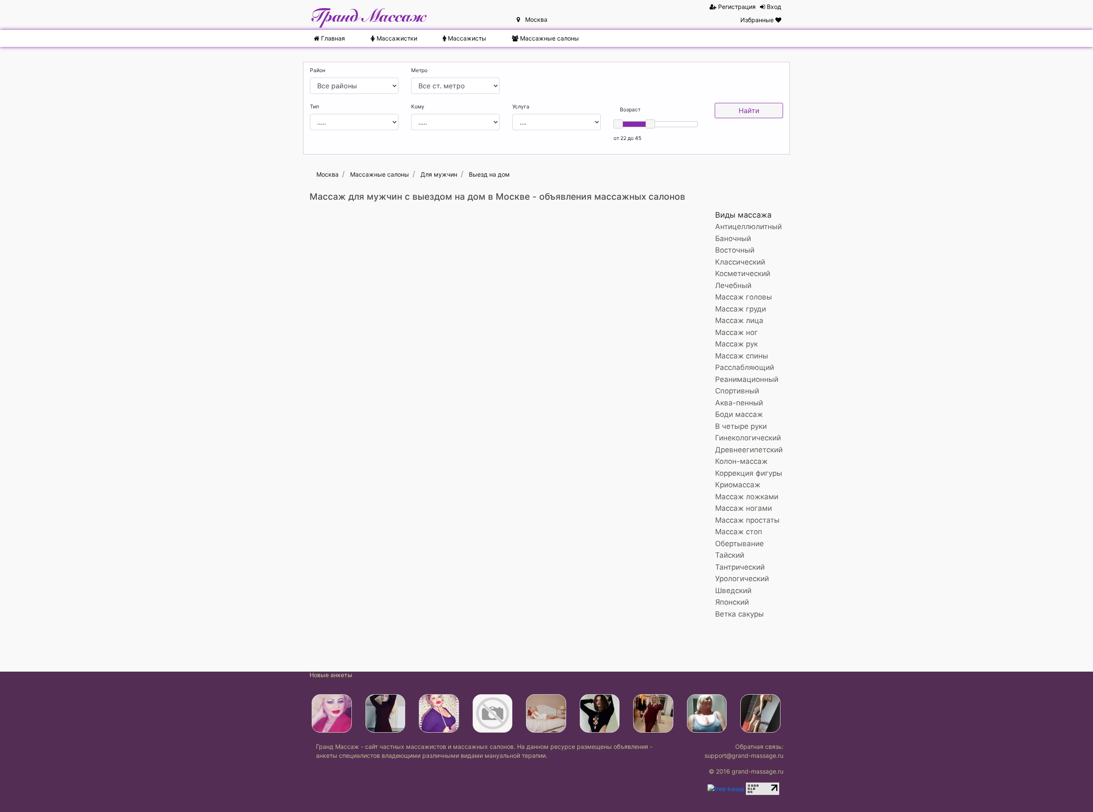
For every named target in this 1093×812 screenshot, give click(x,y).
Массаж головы (743, 297)
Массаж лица (739, 320)
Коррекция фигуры (748, 473)
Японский (732, 602)
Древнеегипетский (749, 449)
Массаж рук (736, 344)
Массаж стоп (738, 531)
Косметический (742, 273)
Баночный (733, 238)
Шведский (733, 590)
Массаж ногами (743, 508)
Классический (740, 262)
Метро (419, 70)
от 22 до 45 (627, 138)
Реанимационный (746, 379)
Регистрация (736, 6)
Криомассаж (737, 484)
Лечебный (733, 285)
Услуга (520, 106)
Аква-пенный (739, 403)
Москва (533, 19)
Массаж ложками (746, 496)
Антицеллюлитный (748, 226)
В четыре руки (741, 426)
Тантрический (740, 567)
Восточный (734, 250)
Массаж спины (741, 356)
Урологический (742, 578)
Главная (332, 38)
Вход (773, 6)
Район (317, 70)
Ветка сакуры (739, 614)
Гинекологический (748, 438)
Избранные (757, 19)
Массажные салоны (548, 38)
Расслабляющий (744, 367)
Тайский (729, 555)
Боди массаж (739, 414)
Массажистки (396, 38)
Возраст (630, 109)
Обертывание (739, 543)
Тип (314, 106)
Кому (417, 106)
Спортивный (737, 391)
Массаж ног (736, 332)
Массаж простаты (747, 520)
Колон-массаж (741, 461)
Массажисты (466, 38)
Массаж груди (740, 309)
